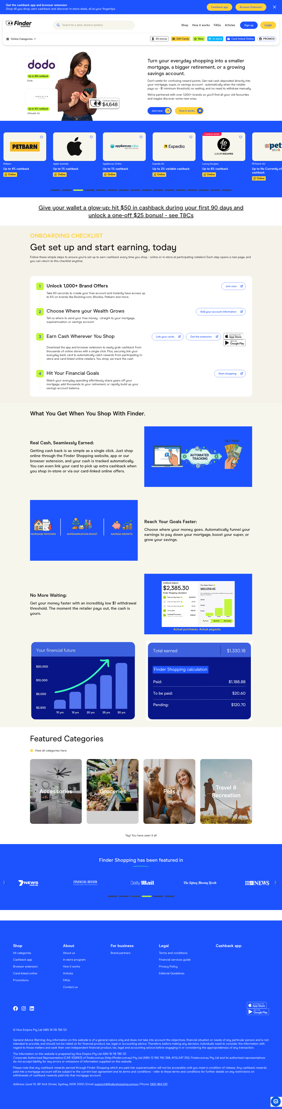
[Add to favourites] (41, 137)
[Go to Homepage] (27, 25)
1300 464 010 (158, 1084)
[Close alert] (274, 7)
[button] (58, 25)
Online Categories (22, 38)
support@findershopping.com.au (116, 1084)
